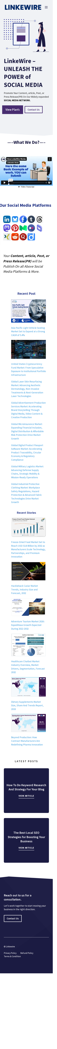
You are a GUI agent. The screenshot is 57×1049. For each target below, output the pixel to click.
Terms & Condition (12, 956)
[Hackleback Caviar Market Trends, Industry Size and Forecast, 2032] (28, 572)
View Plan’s (13, 109)
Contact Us (34, 109)
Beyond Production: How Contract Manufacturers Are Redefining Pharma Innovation (27, 741)
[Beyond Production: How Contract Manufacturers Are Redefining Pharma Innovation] (28, 723)
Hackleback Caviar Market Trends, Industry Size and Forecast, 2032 (24, 589)
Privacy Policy (10, 953)
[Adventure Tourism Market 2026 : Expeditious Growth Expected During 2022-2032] (28, 607)
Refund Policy (26, 953)
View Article (26, 795)
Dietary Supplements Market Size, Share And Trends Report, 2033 (27, 705)
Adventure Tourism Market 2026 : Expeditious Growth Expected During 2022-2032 (28, 625)
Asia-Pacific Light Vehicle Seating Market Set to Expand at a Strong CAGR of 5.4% (28, 331)
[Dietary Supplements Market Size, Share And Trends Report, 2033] (28, 687)
